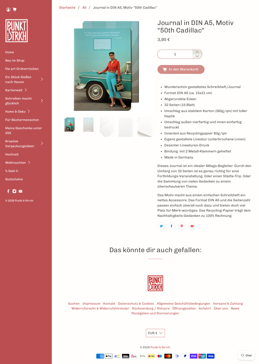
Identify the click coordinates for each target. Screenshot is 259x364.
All (84, 7)
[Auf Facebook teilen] (171, 226)
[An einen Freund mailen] (192, 226)
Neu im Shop (14, 60)
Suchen (74, 303)
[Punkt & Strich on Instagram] (14, 192)
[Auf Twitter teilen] (161, 226)
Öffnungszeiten (184, 308)
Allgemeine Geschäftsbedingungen (183, 303)
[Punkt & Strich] (16, 30)
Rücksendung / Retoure (151, 308)
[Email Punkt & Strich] (20, 192)
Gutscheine (14, 179)
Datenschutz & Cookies (136, 303)
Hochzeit (12, 154)
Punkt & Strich (24, 200)
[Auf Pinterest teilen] (182, 226)
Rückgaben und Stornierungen (155, 313)
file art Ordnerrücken (22, 69)
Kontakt (109, 303)
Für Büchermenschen (22, 120)
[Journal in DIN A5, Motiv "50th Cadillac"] (106, 66)
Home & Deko (15, 111)
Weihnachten (15, 163)
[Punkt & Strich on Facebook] (8, 192)
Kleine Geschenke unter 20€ (23, 130)
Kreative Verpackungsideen (19, 143)
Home (9, 52)
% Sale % (11, 171)
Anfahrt (205, 308)
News (235, 308)
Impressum (91, 303)
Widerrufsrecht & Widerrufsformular (100, 308)
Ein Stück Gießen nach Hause (18, 79)
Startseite (67, 7)
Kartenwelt (13, 90)
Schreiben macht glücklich (18, 101)
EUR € (152, 333)
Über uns (221, 308)
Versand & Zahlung (228, 303)
